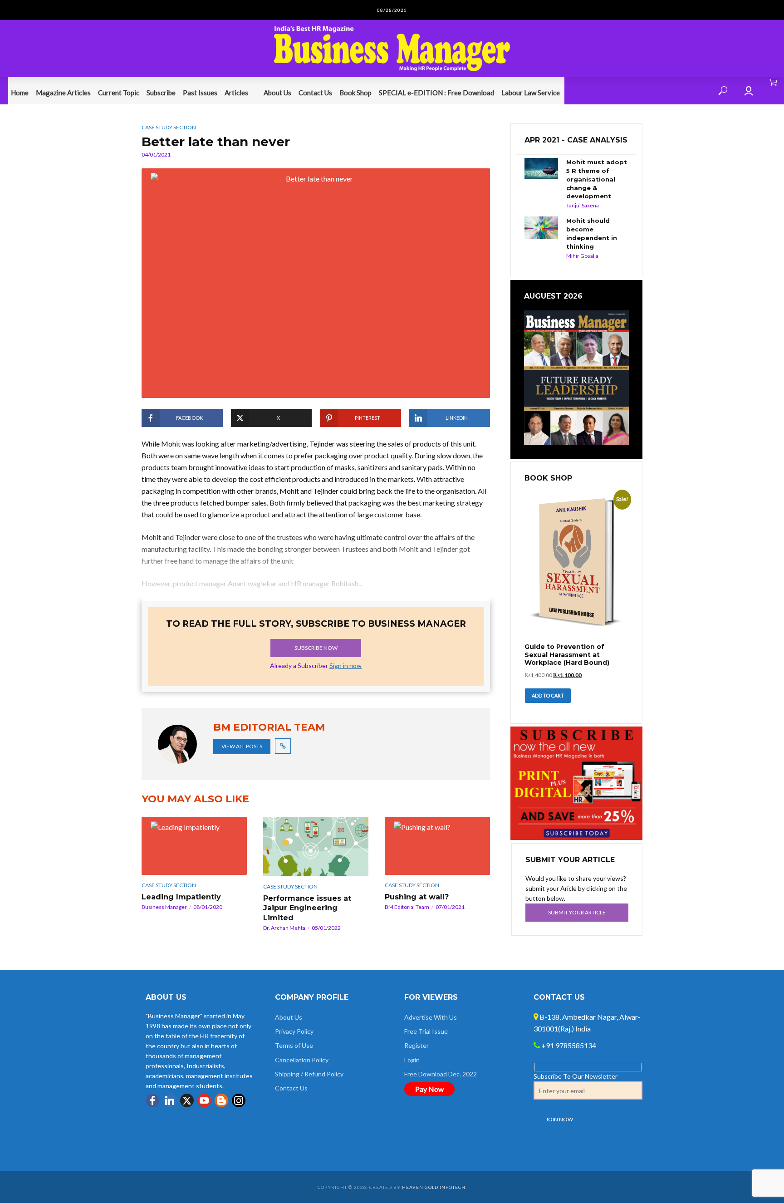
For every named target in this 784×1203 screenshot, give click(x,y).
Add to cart (548, 695)
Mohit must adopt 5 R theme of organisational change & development (596, 179)
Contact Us (315, 92)
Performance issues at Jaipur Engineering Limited (307, 908)
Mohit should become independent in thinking (591, 233)
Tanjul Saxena (582, 205)
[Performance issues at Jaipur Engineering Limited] (315, 846)
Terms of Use (294, 1045)
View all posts (241, 746)
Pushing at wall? (417, 897)
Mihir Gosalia (582, 255)
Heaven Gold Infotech (434, 1187)
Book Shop (355, 92)
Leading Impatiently (181, 897)
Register (416, 1045)
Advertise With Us (430, 1017)
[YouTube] (204, 1100)
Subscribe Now (316, 647)
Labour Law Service (530, 92)
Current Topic (118, 92)
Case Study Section (169, 127)
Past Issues (200, 92)
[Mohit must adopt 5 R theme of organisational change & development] (541, 168)
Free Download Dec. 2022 (440, 1074)
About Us (277, 92)
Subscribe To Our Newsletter (575, 1076)
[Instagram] (238, 1100)
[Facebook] (152, 1100)
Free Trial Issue (426, 1031)
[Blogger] (221, 1100)
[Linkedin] (169, 1100)
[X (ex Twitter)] (187, 1100)
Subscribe (161, 92)
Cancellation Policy (301, 1060)
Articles (236, 92)
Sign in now (345, 665)
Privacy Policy (294, 1031)
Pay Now (429, 1089)
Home (20, 92)
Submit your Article (577, 912)
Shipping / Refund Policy (309, 1074)
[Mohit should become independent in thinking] (541, 227)
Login (412, 1060)
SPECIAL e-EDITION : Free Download (436, 92)
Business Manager (164, 906)
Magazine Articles (63, 92)
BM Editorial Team (407, 906)
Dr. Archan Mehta (284, 927)
